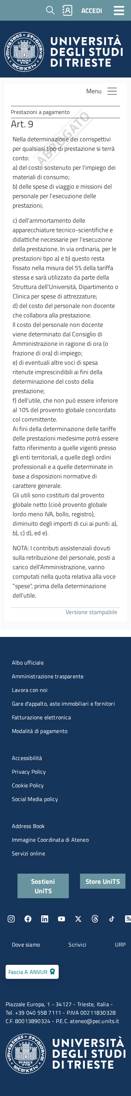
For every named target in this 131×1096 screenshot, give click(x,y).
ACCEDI (91, 10)
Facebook (28, 918)
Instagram (11, 918)
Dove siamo (26, 944)
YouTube (61, 918)
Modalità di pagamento (39, 731)
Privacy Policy (29, 771)
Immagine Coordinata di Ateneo (50, 839)
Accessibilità (27, 758)
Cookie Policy (28, 785)
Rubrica (67, 10)
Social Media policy (35, 799)
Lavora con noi (30, 690)
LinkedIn (44, 918)
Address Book (28, 826)
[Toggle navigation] (119, 10)
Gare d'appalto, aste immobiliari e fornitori (63, 703)
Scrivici (77, 944)
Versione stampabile (91, 611)
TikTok (111, 918)
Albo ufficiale (28, 662)
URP (120, 944)
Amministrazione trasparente (47, 676)
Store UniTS (103, 881)
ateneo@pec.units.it (94, 1021)
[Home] (63, 54)
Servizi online (28, 853)
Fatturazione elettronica (41, 717)
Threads (95, 918)
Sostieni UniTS (43, 886)
